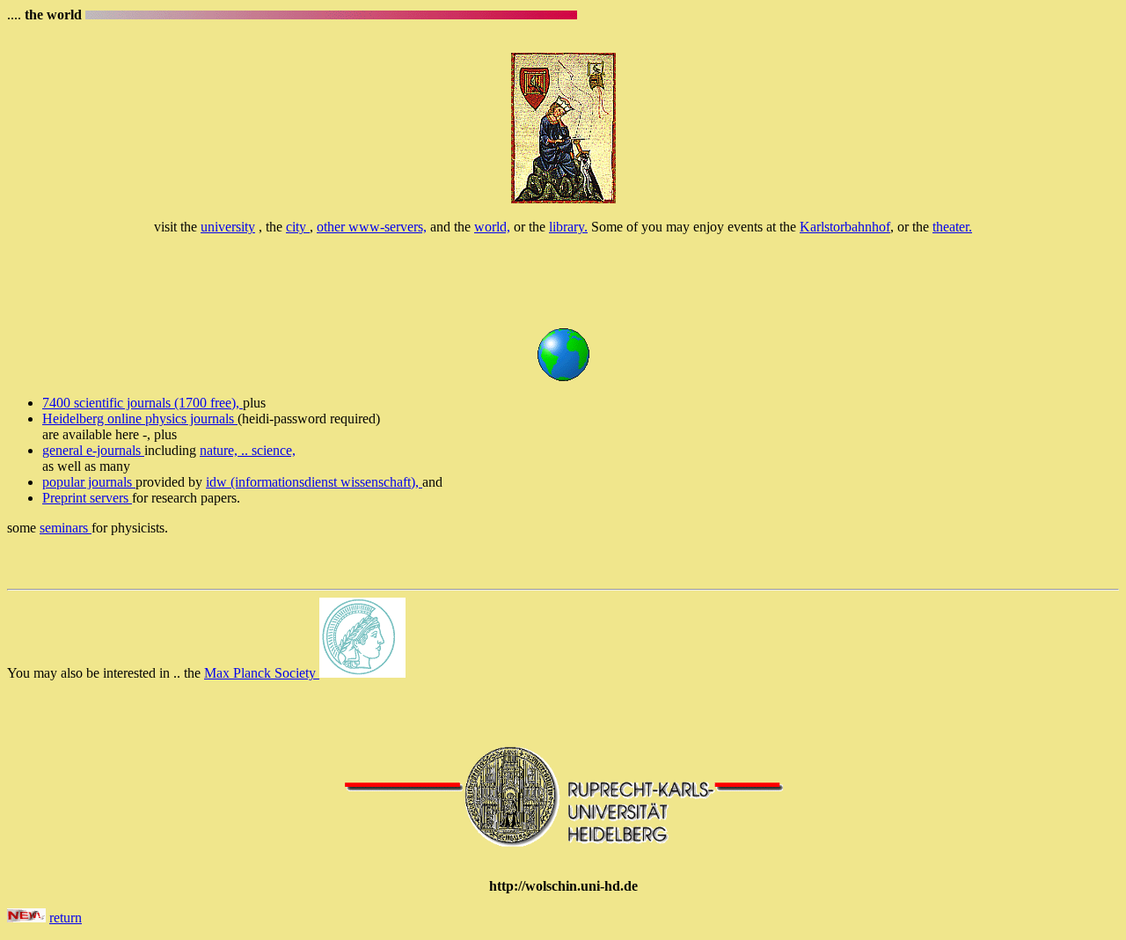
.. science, (268, 450)
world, (492, 226)
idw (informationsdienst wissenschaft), (314, 481)
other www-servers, (372, 226)
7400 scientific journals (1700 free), (142, 402)
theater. (952, 226)
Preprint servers (87, 497)
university (228, 226)
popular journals (88, 481)
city (298, 226)
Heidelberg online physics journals (140, 418)
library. (568, 226)
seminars (65, 527)
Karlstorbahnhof (845, 226)
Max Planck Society (261, 672)
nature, (220, 450)
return (65, 917)
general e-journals (93, 450)
